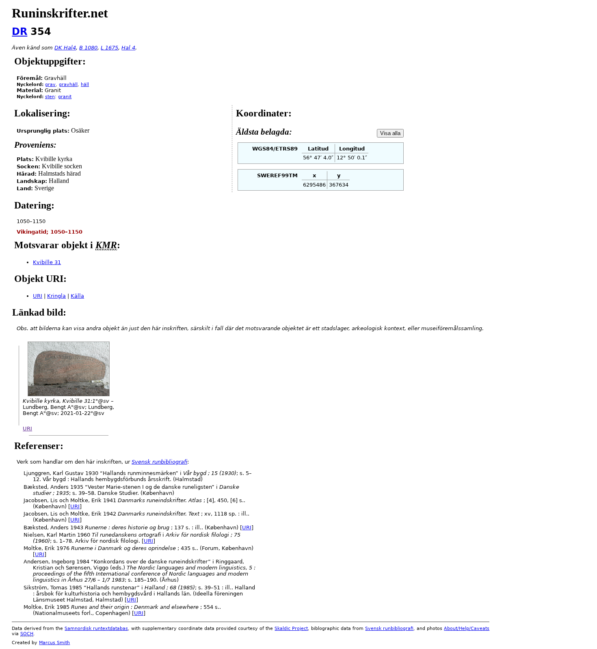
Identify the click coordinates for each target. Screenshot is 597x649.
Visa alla (390, 133)
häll (85, 84)
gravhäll (68, 84)
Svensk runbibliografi (389, 628)
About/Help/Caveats (466, 628)
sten (50, 96)
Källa (77, 296)
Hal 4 (128, 48)
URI (37, 296)
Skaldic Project (291, 628)
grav (50, 84)
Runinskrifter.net (60, 13)
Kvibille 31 (47, 262)
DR (19, 31)
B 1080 (88, 48)
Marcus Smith (54, 642)
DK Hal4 (65, 48)
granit (64, 96)
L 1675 (109, 48)
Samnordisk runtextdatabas (96, 628)
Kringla (56, 296)
